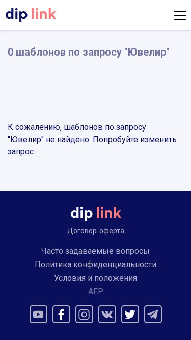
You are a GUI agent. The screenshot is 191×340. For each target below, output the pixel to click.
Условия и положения (95, 278)
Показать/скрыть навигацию (180, 15)
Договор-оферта (95, 231)
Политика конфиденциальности (95, 264)
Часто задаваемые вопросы (95, 251)
